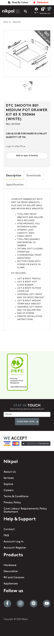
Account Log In (13, 541)
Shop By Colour (19, 2)
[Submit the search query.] (23, 11)
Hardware (10, 565)
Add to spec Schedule (27, 156)
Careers (9, 490)
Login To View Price (15, 146)
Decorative (11, 571)
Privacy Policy (12, 502)
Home (6, 22)
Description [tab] (13, 175)
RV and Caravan (14, 577)
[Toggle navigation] (17, 11)
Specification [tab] (15, 185)
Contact (9, 529)
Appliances (11, 583)
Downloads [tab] (33, 175)
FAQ (6, 535)
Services (9, 478)
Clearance (42, 2)
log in (36, 12)
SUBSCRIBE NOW (25, 422)
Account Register (15, 548)
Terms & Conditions (16, 496)
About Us (10, 472)
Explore (8, 484)
